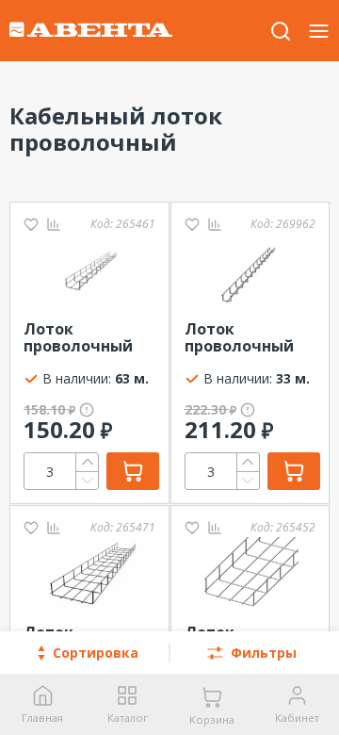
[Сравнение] (53, 224)
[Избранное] (31, 224)
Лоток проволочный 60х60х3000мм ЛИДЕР (78, 338)
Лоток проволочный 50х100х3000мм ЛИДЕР (243, 338)
